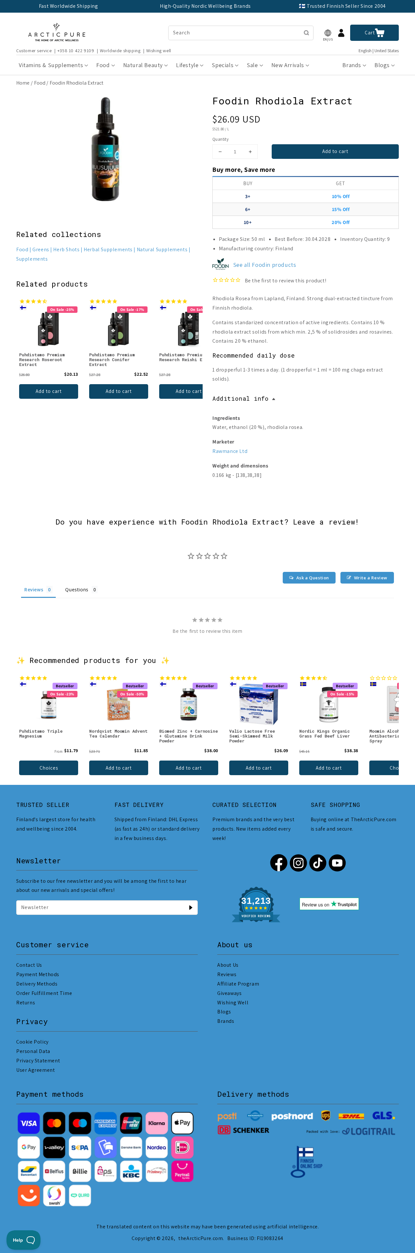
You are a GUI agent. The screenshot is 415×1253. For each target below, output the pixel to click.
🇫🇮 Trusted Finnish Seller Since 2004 (342, 6)
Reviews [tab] (33, 589)
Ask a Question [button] (312, 578)
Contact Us (29, 965)
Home (23, 82)
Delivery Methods (37, 983)
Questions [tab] (76, 589)
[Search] (306, 33)
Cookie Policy (32, 1041)
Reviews (226, 974)
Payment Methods (37, 974)
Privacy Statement (38, 1060)
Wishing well (158, 50)
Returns (25, 1002)
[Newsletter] (191, 907)
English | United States (379, 50)
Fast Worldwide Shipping (68, 6)
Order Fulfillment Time (44, 993)
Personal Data (33, 1051)
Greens (40, 249)
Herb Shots (66, 249)
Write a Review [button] (370, 578)
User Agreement (35, 1070)
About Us (228, 965)
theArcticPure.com (200, 1238)
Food (39, 82)
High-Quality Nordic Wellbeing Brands (205, 6)
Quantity (220, 139)
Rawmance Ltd (229, 451)
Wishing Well (232, 1002)
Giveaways (229, 993)
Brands (225, 1021)
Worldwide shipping (120, 50)
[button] (328, 33)
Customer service (34, 50)
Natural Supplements (162, 249)
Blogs (224, 1011)
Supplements (32, 258)
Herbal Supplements (108, 249)
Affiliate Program (238, 983)
